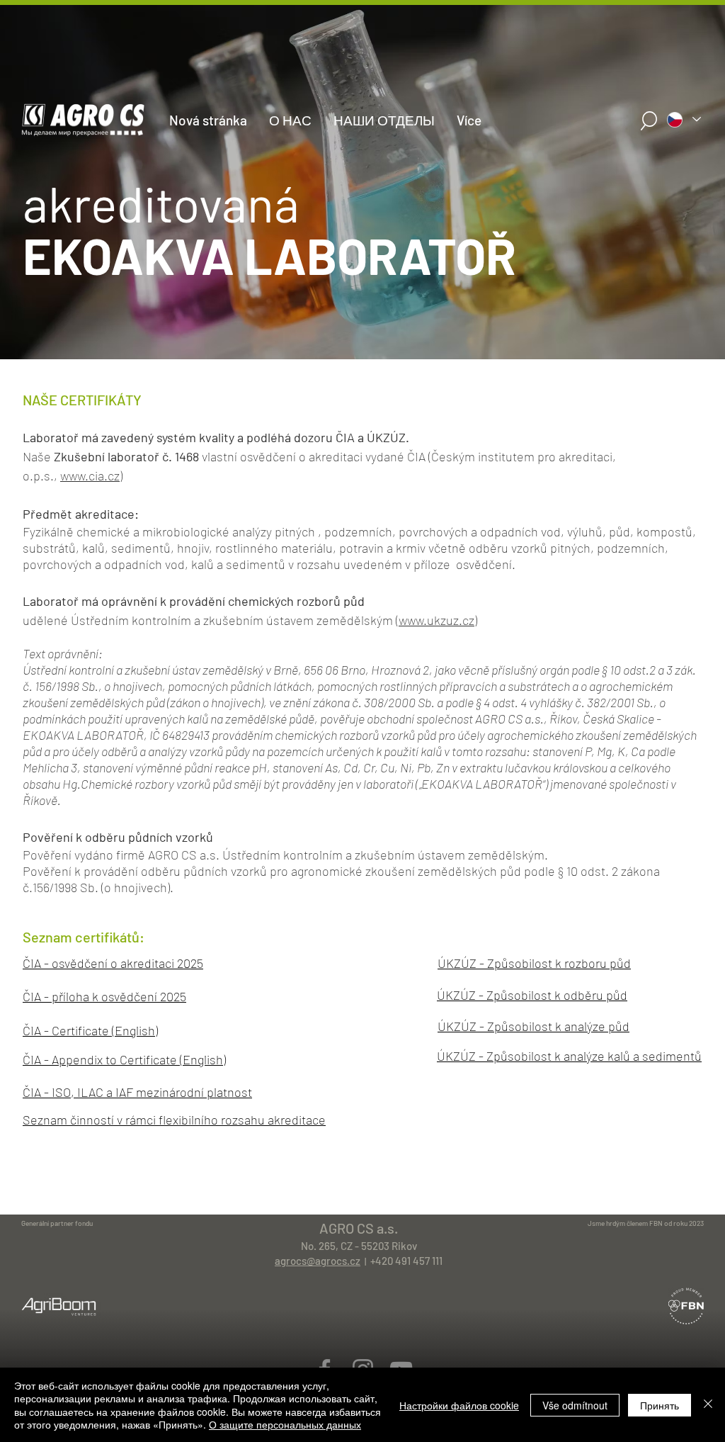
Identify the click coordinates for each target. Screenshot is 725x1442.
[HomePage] (362, 344)
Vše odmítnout (574, 1405)
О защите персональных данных (285, 1424)
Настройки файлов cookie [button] (459, 1405)
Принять (659, 1405)
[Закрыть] (708, 1405)
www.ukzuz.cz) (438, 620)
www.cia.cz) (91, 475)
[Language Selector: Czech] (683, 119)
